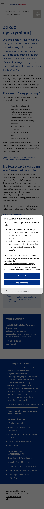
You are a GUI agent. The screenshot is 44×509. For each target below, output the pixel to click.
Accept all (22, 276)
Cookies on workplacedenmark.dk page (19, 264)
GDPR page (35, 270)
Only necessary (22, 283)
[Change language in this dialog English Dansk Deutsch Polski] (39, 218)
